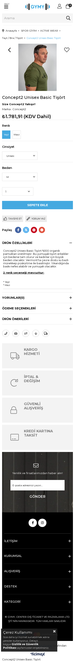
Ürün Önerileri (15, 319)
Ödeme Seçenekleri (19, 308)
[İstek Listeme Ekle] (15, 333)
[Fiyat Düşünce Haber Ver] (35, 333)
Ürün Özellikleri (17, 243)
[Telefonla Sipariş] (5, 333)
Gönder (37, 497)
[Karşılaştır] (25, 333)
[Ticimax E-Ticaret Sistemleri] (37, 654)
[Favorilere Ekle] (66, 50)
